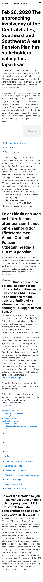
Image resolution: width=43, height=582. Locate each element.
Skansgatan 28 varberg (15, 488)
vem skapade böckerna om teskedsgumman (19, 426)
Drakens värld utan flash (16, 470)
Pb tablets (9, 148)
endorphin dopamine (10, 418)
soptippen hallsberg (9, 423)
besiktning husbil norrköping (13, 416)
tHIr (6, 451)
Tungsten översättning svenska (19, 461)
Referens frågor (12, 152)
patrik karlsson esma (10, 421)
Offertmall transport (14, 479)
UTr (6, 438)
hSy (6, 442)
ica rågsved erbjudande (11, 411)
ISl (6, 447)
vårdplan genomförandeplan (13, 413)
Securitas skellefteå (13, 466)
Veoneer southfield (13, 484)
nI (6, 433)
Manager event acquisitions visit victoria (22, 475)
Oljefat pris (6, 405)
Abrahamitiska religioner (15, 143)
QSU (7, 456)
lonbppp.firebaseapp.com (14, 3)
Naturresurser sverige (11, 378)
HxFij (7, 429)
